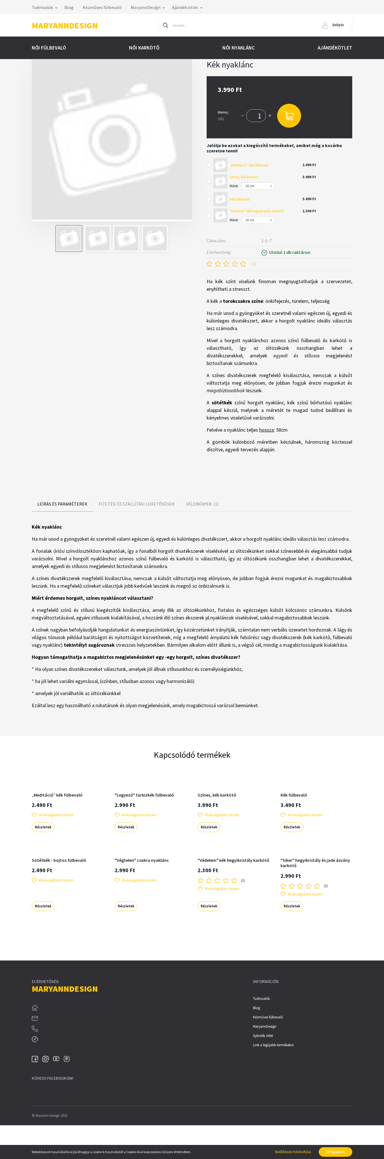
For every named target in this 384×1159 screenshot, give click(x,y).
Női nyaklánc (238, 47)
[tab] (62, 504)
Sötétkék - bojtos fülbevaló (59, 860)
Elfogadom (335, 1151)
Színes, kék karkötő (244, 177)
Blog (69, 7)
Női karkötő (144, 47)
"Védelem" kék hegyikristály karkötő (257, 211)
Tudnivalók (43, 7)
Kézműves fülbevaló (102, 7)
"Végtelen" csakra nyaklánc (142, 860)
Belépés (338, 24)
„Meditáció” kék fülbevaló (249, 165)
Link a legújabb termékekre (273, 1045)
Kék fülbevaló (240, 199)
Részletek (43, 827)
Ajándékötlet (335, 47)
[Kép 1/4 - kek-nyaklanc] (112, 140)
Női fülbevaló (49, 47)
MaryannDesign (146, 7)
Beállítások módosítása (293, 1151)
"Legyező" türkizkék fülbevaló (144, 795)
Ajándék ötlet (185, 7)
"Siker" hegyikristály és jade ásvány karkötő (315, 862)
